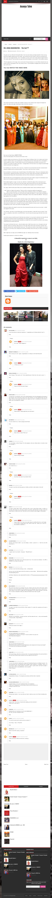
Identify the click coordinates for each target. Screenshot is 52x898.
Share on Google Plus (33, 291)
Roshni (10, 485)
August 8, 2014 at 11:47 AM (21, 736)
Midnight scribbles (13, 351)
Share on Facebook (10, 291)
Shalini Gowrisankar (14, 682)
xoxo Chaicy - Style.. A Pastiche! (15, 722)
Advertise (46, 895)
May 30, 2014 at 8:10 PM (18, 652)
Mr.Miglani (11, 728)
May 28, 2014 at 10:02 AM (26, 341)
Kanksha (11, 709)
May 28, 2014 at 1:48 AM (17, 485)
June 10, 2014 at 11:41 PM (21, 700)
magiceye (11, 623)
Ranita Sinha (12, 394)
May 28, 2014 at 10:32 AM (17, 506)
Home (26, 764)
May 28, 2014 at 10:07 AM (26, 409)
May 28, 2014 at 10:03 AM (26, 384)
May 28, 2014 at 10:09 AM (26, 475)
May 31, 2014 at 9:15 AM (19, 661)
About (30, 895)
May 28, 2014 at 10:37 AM (26, 520)
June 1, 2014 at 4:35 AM (21, 674)
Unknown (11, 558)
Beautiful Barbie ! (12, 858)
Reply (10, 334)
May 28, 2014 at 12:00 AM (20, 394)
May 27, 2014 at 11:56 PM (22, 373)
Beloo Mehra (12, 586)
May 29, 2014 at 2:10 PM (18, 614)
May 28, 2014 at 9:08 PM (18, 550)
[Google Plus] (41, 1)
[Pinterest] (47, 1)
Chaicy (10, 718)
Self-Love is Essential (13, 1)
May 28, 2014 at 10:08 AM (26, 431)
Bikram (10, 567)
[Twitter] (39, 1)
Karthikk (11, 550)
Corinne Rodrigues (13, 605)
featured (23, 51)
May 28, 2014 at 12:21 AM (19, 419)
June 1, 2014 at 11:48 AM (24, 682)
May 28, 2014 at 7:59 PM (21, 541)
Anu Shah (11, 614)
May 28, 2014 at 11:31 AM (20, 533)
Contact (34, 895)
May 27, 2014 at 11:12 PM (23, 351)
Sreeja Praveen (12, 373)
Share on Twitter (21, 291)
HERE (25, 68)
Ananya (16, 341)
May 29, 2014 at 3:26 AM (20, 586)
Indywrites (11, 419)
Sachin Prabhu (12, 541)
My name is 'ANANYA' (13, 864)
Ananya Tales (26, 6)
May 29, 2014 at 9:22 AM (23, 605)
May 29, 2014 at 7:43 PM (18, 623)
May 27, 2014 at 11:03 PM (20, 330)
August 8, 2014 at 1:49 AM (19, 728)
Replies (11, 338)
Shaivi (10, 506)
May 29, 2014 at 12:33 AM (19, 558)
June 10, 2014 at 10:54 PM (19, 692)
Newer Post (6, 764)
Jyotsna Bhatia (12, 674)
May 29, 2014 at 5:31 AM (21, 597)
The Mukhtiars (12, 597)
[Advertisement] (28, 18)
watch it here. (18, 155)
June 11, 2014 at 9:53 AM (18, 709)
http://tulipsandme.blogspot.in (15, 635)
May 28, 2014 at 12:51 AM (18, 441)
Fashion (19, 51)
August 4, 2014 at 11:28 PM (18, 718)
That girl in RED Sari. (13, 870)
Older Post (46, 764)
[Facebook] (36, 1)
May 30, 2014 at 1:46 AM (23, 631)
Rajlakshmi (11, 330)
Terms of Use (40, 895)
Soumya (10, 441)
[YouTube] (44, 1)
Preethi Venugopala (13, 631)
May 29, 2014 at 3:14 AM (17, 567)
